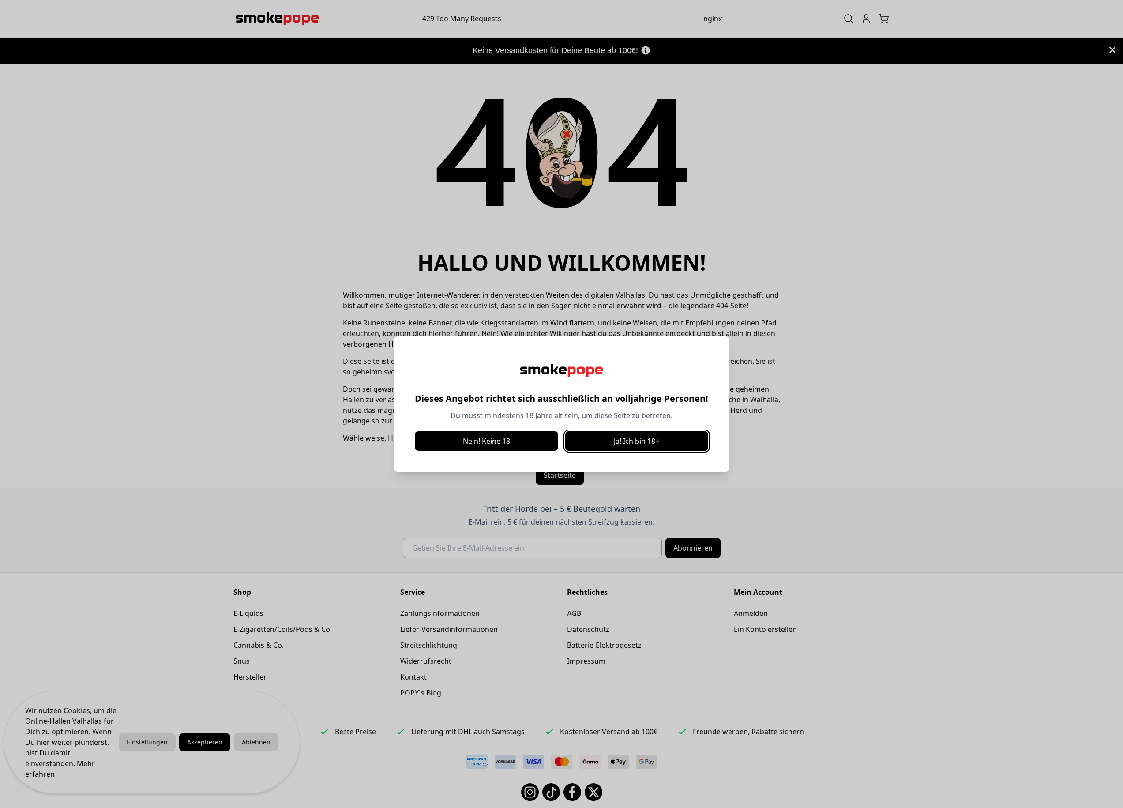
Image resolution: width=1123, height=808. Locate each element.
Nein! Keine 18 (486, 441)
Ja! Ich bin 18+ (636, 441)
